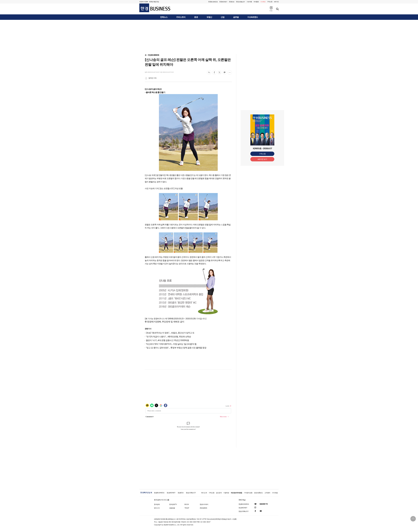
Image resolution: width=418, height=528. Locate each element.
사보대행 (249, 2)
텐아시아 (157, 508)
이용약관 (226, 493)
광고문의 (219, 493)
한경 (213, 2)
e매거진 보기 (262, 159)
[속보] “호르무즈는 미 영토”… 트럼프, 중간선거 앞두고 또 (170, 333)
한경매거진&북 (143, 2)
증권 (196, 17)
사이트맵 (275, 493)
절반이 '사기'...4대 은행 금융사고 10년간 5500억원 (167, 340)
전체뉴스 (164, 17)
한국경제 (157, 504)
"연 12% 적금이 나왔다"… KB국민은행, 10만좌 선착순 (168, 336)
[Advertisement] (209, 36)
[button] (271, 9)
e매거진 (276, 2)
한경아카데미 (204, 504)
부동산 (209, 17)
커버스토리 (180, 17)
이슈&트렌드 (252, 17)
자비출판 (256, 2)
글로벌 (236, 17)
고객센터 (267, 493)
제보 (263, 2)
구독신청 (269, 2)
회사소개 (204, 493)
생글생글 (172, 508)
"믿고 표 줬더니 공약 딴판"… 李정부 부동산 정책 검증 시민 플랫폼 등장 (176, 347)
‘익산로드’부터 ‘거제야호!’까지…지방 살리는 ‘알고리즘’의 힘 (171, 344)
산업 (222, 17)
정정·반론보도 (258, 493)
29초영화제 (203, 508)
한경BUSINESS (153, 55)
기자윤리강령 (248, 493)
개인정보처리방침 (236, 493)
